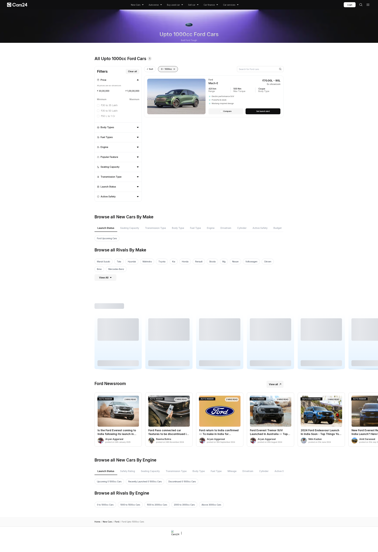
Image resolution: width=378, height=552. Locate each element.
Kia (173, 261)
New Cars (135, 5)
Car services (229, 5)
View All (103, 277)
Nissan (235, 261)
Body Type (178, 227)
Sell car (191, 5)
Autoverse (154, 5)
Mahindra (147, 261)
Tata (119, 261)
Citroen (267, 261)
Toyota (161, 261)
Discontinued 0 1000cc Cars (182, 481)
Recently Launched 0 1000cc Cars (145, 481)
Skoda (212, 261)
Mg (223, 261)
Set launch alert (263, 111)
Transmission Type (155, 227)
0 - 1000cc (166, 69)
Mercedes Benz (116, 269)
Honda (185, 261)
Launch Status (105, 227)
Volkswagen (251, 261)
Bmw (99, 269)
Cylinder (242, 227)
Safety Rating (127, 471)
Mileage (232, 471)
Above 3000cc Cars (211, 504)
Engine (211, 227)
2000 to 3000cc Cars (184, 504)
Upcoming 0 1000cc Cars (109, 481)
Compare (227, 111)
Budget (277, 227)
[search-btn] (361, 5)
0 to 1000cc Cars (105, 504)
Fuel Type (195, 227)
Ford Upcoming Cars (107, 238)
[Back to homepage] (17, 4)
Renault (198, 261)
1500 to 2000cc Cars (157, 504)
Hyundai (132, 261)
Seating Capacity (129, 227)
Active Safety (260, 227)
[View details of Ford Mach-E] (244, 96)
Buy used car (173, 5)
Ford (117, 522)
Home (98, 522)
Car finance (209, 5)
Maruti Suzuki (103, 261)
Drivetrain (225, 227)
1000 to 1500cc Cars (130, 504)
